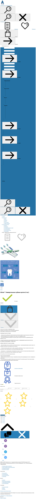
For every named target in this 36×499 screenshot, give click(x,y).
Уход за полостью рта (9, 94)
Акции (5, 78)
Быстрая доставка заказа (18, 368)
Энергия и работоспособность (10, 117)
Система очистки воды (9, 85)
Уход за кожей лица (9, 103)
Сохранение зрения (9, 112)
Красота (5, 96)
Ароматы (7, 89)
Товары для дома (7, 79)
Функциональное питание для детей (11, 116)
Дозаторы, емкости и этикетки (10, 81)
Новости (3, 488)
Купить (2, 312)
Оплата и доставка (5, 195)
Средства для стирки (9, 86)
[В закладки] (22, 240)
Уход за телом (6, 87)
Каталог (17, 69)
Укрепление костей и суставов (10, 114)
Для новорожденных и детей (8, 146)
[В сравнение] (7, 240)
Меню (17, 54)
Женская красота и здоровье (10, 108)
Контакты (3, 489)
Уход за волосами (7, 147)
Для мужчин (8, 90)
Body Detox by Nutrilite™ (9, 106)
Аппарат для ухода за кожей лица (9, 159)
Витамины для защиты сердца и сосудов (12, 107)
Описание (2, 327)
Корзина (16, 36)
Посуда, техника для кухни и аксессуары (8, 467)
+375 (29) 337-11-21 (3, 5)
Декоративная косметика (6, 482)
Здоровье (5, 104)
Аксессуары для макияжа (10, 98)
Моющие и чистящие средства (9, 132)
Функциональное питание (10, 115)
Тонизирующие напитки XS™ (10, 113)
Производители (4, 194)
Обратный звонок (9, 5)
